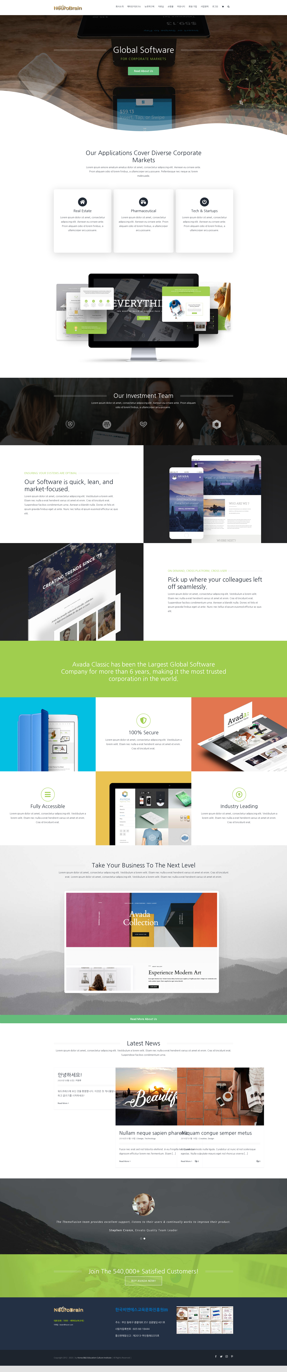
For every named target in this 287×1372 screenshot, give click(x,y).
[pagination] (141, 1238)
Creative (203, 1139)
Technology (150, 1139)
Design (140, 1139)
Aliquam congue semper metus (216, 1133)
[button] (228, 6)
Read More (62, 1103)
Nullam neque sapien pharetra (153, 1133)
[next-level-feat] (143, 883)
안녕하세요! (70, 1075)
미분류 (78, 1080)
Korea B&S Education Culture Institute (95, 1357)
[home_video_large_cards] (143, 275)
